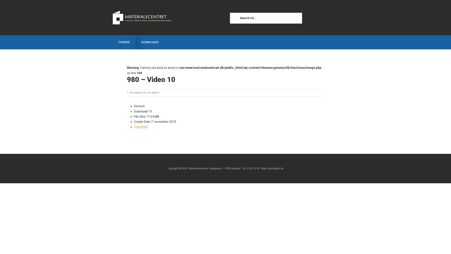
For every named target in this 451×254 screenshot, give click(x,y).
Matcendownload (151, 18)
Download (141, 127)
